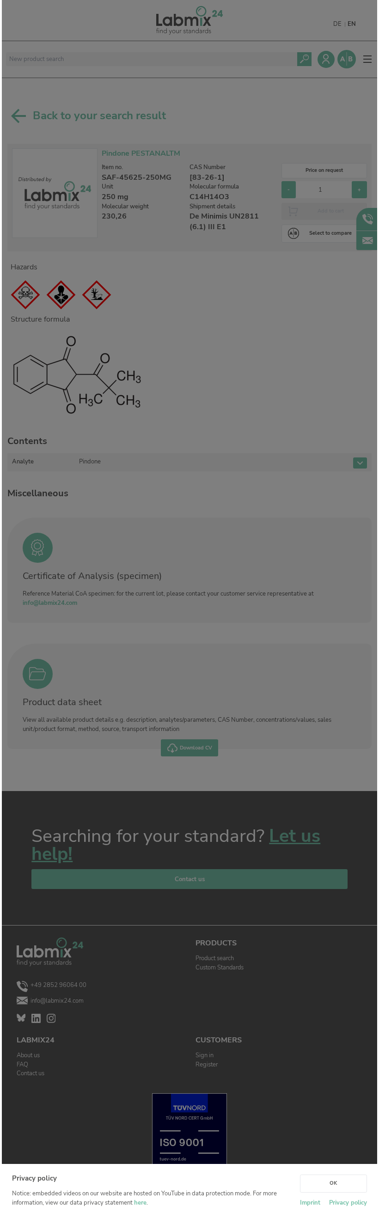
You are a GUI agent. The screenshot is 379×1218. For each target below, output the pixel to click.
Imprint (310, 1203)
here (140, 1203)
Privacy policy (348, 1203)
